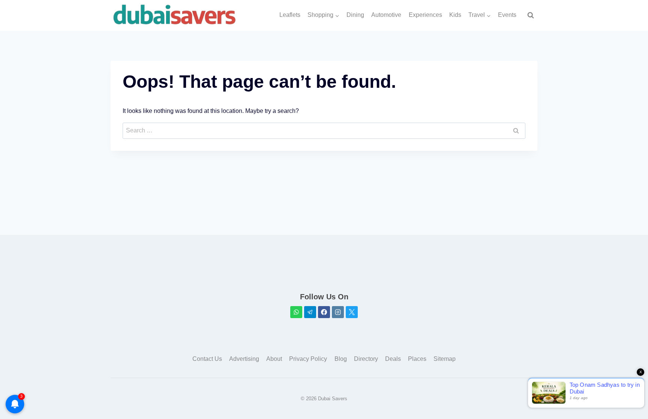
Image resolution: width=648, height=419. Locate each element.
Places (417, 359)
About (274, 359)
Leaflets (289, 15)
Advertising (244, 359)
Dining (355, 15)
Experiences (425, 15)
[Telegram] (310, 312)
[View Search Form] (530, 15)
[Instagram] (338, 312)
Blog (340, 359)
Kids (455, 15)
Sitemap (445, 359)
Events (507, 15)
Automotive (386, 15)
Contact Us (207, 359)
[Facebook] (324, 312)
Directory (366, 359)
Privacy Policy (308, 359)
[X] (352, 312)
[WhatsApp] (296, 312)
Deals (393, 359)
